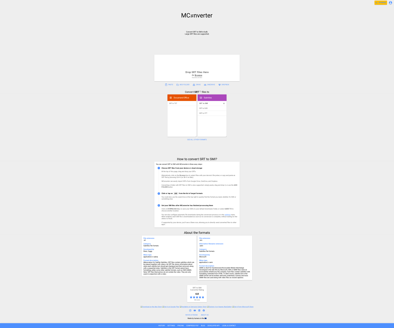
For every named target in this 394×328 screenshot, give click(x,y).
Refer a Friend (191, 315)
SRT (196, 92)
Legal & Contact (229, 326)
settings (228, 215)
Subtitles (208, 97)
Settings (171, 326)
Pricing (180, 326)
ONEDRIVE (211, 85)
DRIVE (198, 85)
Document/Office (181, 97)
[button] (390, 3)
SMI (175, 193)
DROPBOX (225, 85)
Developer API (213, 326)
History (161, 326)
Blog (203, 326)
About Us (205, 315)
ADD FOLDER (184, 85)
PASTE (170, 85)
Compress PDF (192, 326)
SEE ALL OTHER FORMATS (197, 140)
